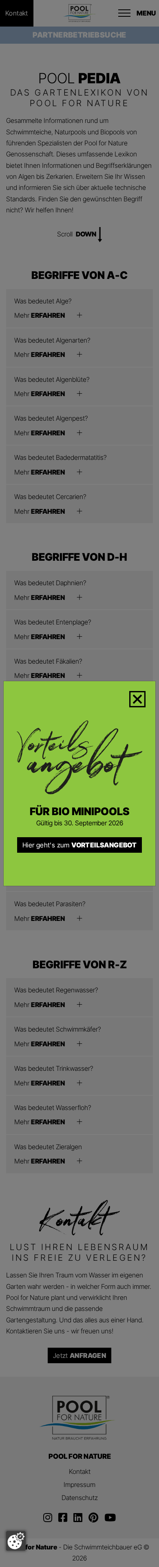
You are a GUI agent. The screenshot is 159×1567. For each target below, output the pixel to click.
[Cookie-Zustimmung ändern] (16, 1541)
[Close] (142, 697)
